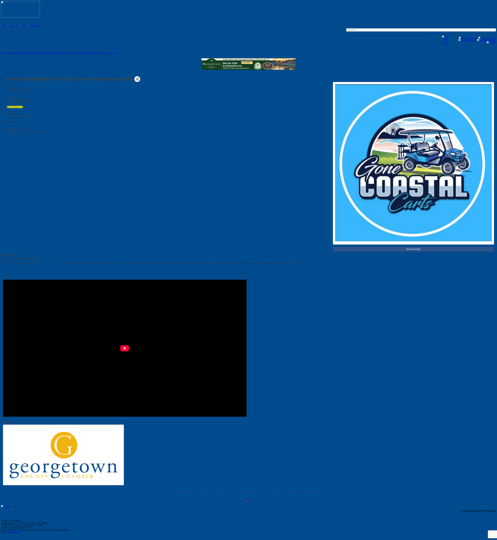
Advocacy (106, 53)
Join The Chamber (310, 493)
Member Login (35, 26)
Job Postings (263, 493)
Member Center (25, 53)
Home (3, 26)
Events (114, 53)
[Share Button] (137, 79)
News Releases (202, 493)
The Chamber (12, 53)
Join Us (23, 26)
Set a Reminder (413, 249)
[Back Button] (4, 74)
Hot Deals (445, 42)
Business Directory (40, 53)
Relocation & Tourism (75, 53)
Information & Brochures (291, 493)
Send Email (12, 134)
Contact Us (13, 26)
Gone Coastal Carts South (52, 263)
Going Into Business (56, 53)
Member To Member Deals (246, 493)
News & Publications (93, 53)
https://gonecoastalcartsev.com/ (21, 124)
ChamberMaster (13, 532)
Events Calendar (217, 493)
